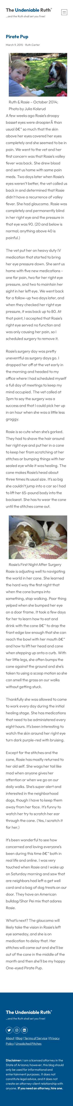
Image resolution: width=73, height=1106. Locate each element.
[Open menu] (64, 12)
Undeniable (27, 10)
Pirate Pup (17, 36)
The (10, 10)
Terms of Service (35, 1038)
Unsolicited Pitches (28, 1043)
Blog (19, 1038)
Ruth (45, 10)
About (10, 1038)
